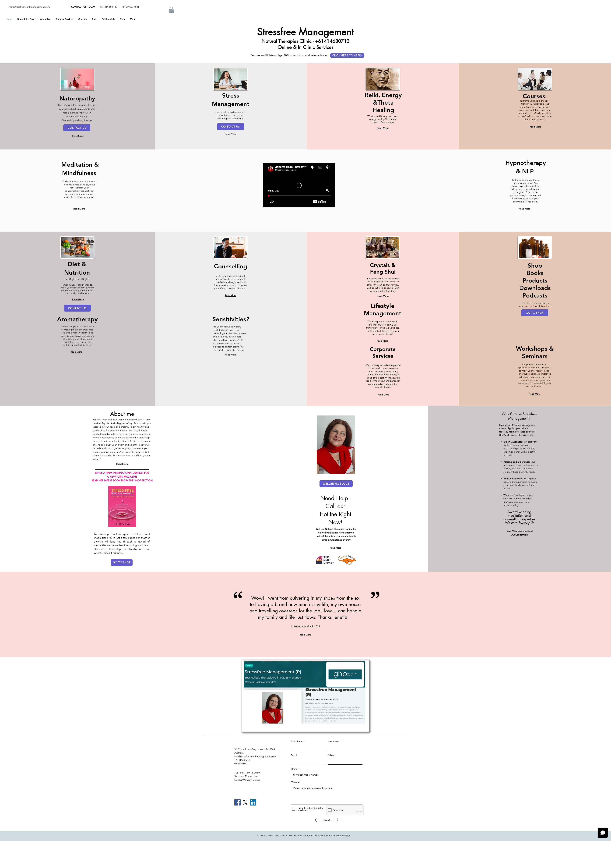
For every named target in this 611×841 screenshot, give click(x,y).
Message (295, 782)
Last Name (333, 741)
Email (294, 755)
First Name (296, 741)
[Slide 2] (306, 649)
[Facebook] (237, 802)
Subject (331, 755)
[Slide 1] (304, 649)
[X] (245, 802)
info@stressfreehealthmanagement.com (29, 6)
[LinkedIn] (253, 802)
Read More (383, 128)
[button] (171, 10)
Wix (348, 835)
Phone (294, 769)
